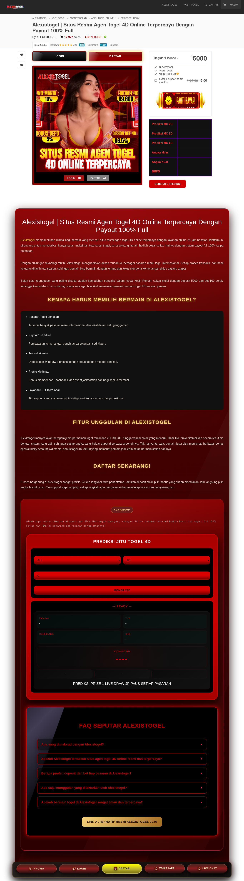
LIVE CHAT (209, 869)
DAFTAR (115, 56)
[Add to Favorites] (21, 54)
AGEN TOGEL (58, 17)
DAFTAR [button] (95, 178)
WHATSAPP (167, 869)
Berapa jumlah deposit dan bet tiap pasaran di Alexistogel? (86, 773)
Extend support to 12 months (183, 80)
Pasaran (40, 553)
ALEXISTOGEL (39, 17)
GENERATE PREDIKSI (167, 184)
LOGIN (59, 56)
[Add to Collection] (21, 64)
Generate (122, 590)
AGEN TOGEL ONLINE (102, 17)
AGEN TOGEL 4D (78, 17)
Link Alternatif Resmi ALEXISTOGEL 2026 (122, 821)
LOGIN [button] (71, 178)
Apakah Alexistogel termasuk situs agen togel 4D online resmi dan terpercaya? (101, 759)
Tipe (125, 553)
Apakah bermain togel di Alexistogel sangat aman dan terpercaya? (92, 802)
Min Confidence (44, 568)
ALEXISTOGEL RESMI (129, 17)
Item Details (40, 45)
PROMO (39, 869)
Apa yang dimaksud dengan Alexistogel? (72, 744)
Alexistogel (28, 240)
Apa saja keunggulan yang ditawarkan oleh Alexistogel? (84, 788)
